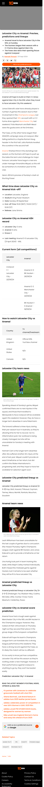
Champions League (26, 115)
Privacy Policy (30, 773)
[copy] (15, 60)
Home (4, 756)
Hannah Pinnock (10, 56)
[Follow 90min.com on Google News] (37, 726)
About (4, 773)
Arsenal (5, 151)
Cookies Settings (31, 784)
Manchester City (26, 121)
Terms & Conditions (32, 780)
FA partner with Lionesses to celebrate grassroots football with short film (20, 691)
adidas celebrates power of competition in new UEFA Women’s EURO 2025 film (22, 704)
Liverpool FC (6, 747)
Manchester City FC (16, 747)
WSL (19, 118)
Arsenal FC (24, 742)
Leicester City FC (7, 742)
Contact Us (29, 776)
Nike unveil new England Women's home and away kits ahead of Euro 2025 (21, 716)
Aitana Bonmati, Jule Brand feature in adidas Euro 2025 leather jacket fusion (20, 697)
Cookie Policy (7, 776)
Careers (5, 780)
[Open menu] (3, 3)
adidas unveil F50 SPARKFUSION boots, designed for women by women (20, 710)
